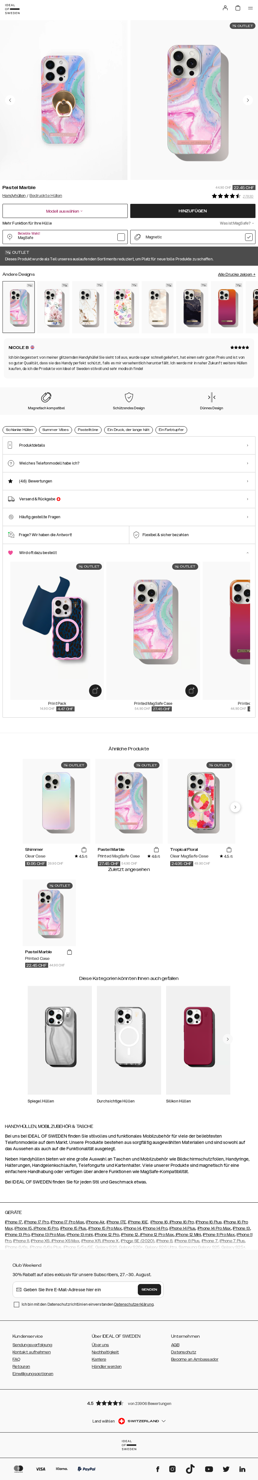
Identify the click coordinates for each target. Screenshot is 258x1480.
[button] (129, 1403)
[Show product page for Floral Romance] (53, 307)
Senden (149, 1289)
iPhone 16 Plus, (209, 1222)
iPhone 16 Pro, (182, 1222)
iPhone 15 (23, 1228)
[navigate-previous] (235, 807)
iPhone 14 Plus (182, 1228)
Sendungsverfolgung (32, 1345)
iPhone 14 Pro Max (214, 1228)
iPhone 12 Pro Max (156, 1234)
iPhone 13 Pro (17, 1234)
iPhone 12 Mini (188, 1234)
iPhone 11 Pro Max (219, 1234)
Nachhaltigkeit (105, 1352)
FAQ (16, 1359)
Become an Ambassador (194, 1359)
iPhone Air (95, 1222)
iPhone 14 (132, 1228)
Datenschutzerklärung (134, 1304)
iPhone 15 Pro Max (105, 1228)
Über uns (100, 1345)
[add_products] (95, 690)
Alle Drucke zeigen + (236, 274)
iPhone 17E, (117, 1222)
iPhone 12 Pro (107, 1234)
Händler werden (106, 1366)
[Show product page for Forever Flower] (123, 307)
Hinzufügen (193, 211)
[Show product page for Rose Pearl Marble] (158, 307)
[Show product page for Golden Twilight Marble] (192, 307)
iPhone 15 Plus (73, 1228)
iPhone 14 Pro (155, 1228)
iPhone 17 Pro (36, 1222)
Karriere (99, 1359)
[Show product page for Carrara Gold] (88, 307)
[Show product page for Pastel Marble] (19, 307)
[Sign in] (225, 8)
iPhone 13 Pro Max (48, 1234)
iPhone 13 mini (80, 1234)
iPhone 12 (129, 1234)
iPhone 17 (13, 1222)
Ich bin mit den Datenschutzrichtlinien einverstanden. (88, 1304)
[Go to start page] (12, 9)
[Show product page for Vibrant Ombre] (227, 307)
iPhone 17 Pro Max (67, 1222)
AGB (175, 1345)
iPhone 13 (241, 1228)
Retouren (21, 1366)
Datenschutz (183, 1352)
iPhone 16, (159, 1222)
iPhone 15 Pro (45, 1228)
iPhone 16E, (138, 1222)
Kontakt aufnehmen (32, 1352)
